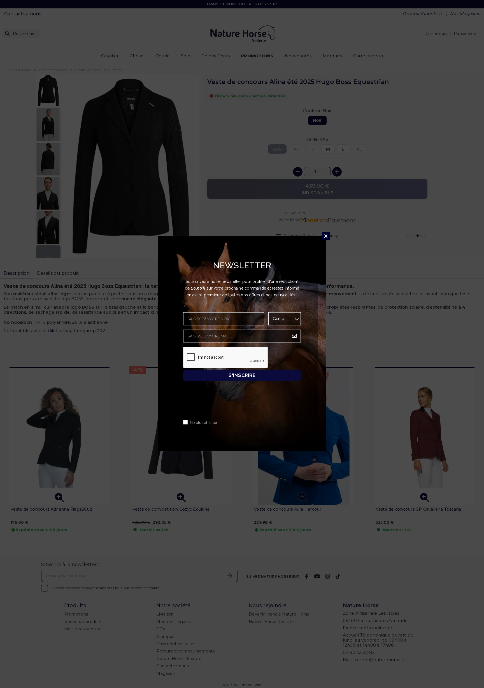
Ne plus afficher (203, 423)
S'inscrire (242, 375)
